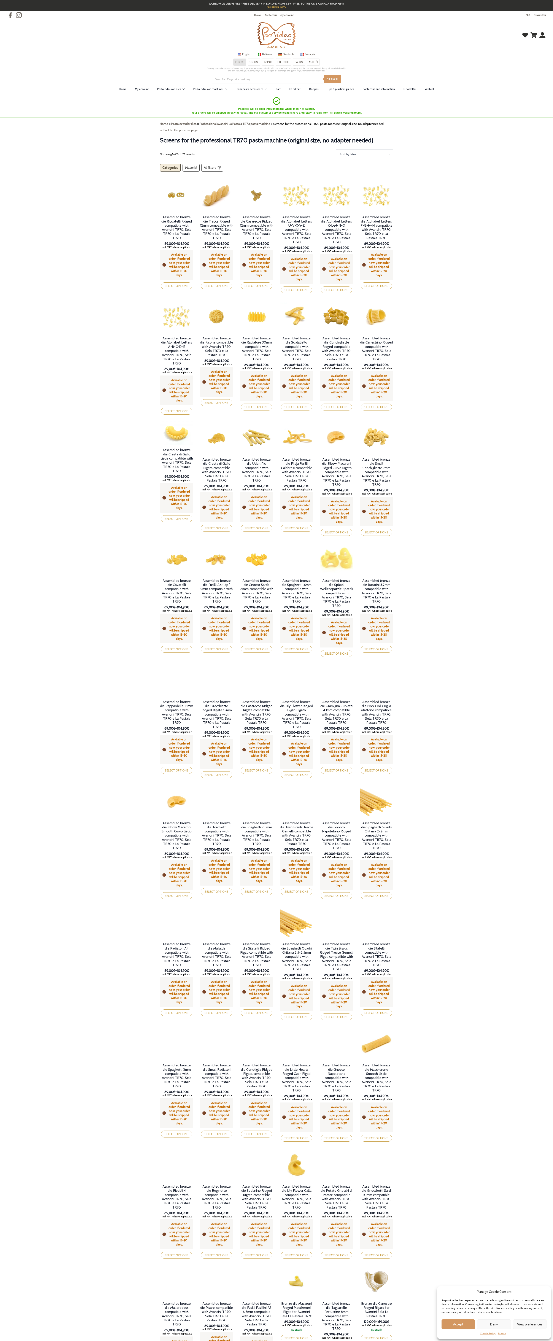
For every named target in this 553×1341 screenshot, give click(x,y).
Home (257, 15)
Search (332, 79)
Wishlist (429, 89)
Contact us (271, 15)
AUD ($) (313, 62)
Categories (170, 167)
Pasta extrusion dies (169, 89)
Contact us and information (378, 89)
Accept (458, 1324)
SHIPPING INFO (276, 7)
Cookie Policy (488, 1333)
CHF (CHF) (283, 62)
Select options (177, 286)
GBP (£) (268, 62)
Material (191, 167)
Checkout (294, 89)
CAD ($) (299, 62)
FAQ (528, 15)
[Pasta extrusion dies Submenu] (185, 89)
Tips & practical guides (340, 89)
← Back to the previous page (179, 130)
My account (287, 15)
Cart (278, 89)
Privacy (502, 1333)
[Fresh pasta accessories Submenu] (267, 89)
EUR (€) (239, 62)
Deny (494, 1324)
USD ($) (254, 62)
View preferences (529, 1324)
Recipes (313, 89)
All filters (210, 167)
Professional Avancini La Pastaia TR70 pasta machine (235, 124)
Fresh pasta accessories (249, 89)
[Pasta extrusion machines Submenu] (227, 89)
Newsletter (540, 15)
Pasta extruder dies (184, 124)
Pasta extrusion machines (208, 89)
